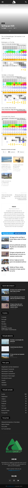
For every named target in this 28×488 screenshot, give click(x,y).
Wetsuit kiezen (5, 424)
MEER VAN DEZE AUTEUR (20, 233)
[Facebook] (9, 480)
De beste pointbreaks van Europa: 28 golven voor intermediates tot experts (18, 246)
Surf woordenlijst (6, 429)
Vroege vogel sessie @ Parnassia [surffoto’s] (18, 166)
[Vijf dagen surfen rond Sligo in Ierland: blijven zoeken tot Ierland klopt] (5, 239)
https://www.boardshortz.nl (14, 208)
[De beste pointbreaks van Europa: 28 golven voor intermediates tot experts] (5, 246)
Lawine (3, 380)
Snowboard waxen (6, 378)
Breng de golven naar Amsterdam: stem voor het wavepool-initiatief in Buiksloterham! (20, 197)
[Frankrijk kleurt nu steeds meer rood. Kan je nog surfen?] (6, 159)
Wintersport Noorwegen (8, 376)
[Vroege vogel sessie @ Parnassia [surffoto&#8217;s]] (18, 159)
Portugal (3, 319)
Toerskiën (4, 385)
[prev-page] (2, 275)
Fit (2, 270)
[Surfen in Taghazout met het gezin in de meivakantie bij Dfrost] (5, 261)
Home (2, 5)
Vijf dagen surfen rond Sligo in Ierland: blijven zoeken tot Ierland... (17, 290)
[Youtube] (18, 480)
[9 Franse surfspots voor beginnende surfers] (5, 356)
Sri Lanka (3, 326)
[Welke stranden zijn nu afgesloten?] (6, 176)
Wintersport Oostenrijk (7, 369)
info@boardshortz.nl (14, 470)
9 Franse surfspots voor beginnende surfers (17, 354)
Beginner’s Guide (6, 328)
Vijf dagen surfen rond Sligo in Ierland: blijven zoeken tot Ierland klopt (18, 239)
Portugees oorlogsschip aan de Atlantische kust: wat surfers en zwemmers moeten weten (17, 254)
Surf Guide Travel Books (8, 329)
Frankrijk (3, 317)
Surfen (6, 5)
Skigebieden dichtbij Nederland (10, 367)
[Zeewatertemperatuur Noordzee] (5, 348)
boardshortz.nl (10, 486)
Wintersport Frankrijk (7, 371)
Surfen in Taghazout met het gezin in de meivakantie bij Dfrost (18, 261)
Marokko (3, 263)
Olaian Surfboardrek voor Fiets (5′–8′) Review (6, 196)
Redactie (4, 28)
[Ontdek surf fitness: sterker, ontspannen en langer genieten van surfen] (5, 268)
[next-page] (5, 275)
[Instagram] (14, 480)
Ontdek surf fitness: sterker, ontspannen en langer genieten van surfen (17, 269)
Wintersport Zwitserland (8, 373)
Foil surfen (4, 426)
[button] (2, 2)
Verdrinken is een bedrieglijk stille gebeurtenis (16, 340)
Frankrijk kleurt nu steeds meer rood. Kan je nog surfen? (6, 166)
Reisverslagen (4, 240)
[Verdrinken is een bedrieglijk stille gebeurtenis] (5, 341)
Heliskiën (3, 382)
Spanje (3, 321)
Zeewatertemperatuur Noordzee (16, 347)
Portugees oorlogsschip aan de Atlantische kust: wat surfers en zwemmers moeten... (16, 305)
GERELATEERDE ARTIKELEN (7, 233)
